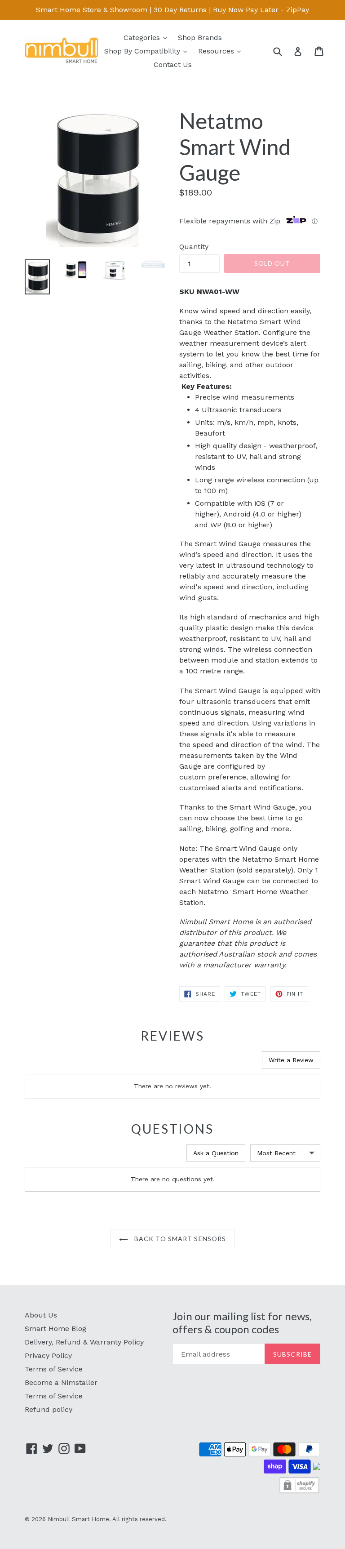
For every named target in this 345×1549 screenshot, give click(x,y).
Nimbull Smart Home (78, 1519)
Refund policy (48, 1409)
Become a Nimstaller (61, 1382)
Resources (221, 50)
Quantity (193, 246)
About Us (41, 1315)
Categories (147, 37)
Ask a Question (216, 1153)
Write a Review (291, 1060)
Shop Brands (200, 37)
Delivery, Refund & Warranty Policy (84, 1342)
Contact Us (173, 64)
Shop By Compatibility (147, 50)
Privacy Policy (48, 1355)
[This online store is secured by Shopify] (299, 1492)
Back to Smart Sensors (179, 1238)
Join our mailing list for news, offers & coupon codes (242, 1322)
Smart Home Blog (55, 1328)
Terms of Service (54, 1369)
